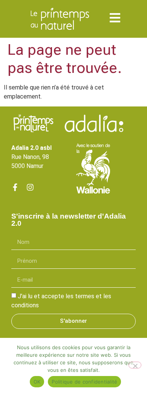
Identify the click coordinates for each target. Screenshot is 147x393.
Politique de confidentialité (84, 382)
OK (37, 382)
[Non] (135, 365)
